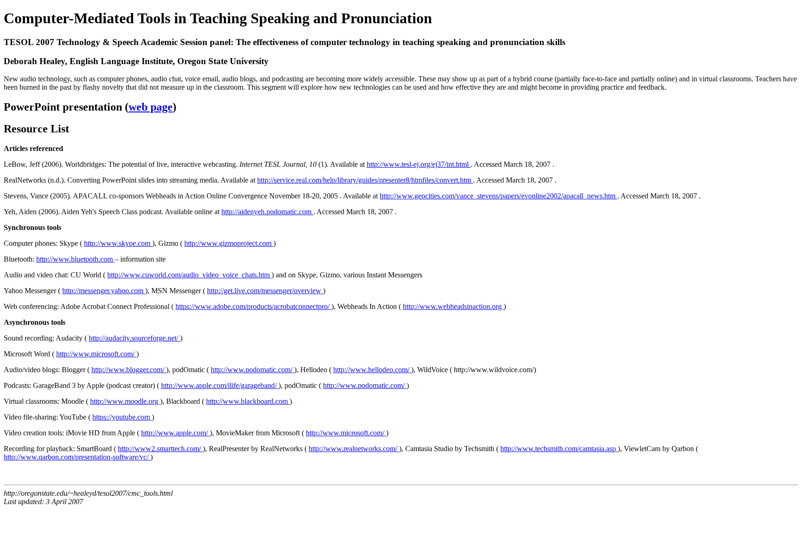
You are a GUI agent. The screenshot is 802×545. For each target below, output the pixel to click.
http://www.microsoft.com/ (96, 354)
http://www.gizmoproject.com (228, 243)
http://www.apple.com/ (175, 433)
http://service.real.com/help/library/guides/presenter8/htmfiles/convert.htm (365, 180)
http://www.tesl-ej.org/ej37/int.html (419, 164)
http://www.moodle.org (125, 401)
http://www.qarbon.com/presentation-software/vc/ (77, 457)
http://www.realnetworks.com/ (354, 449)
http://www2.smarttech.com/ (160, 449)
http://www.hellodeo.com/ (372, 370)
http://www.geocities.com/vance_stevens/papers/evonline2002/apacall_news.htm (498, 196)
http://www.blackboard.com (248, 401)
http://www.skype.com (118, 243)
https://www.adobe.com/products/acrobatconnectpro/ (253, 306)
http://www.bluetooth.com (75, 259)
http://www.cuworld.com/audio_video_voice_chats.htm (189, 275)
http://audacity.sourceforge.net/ (134, 338)
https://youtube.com (122, 417)
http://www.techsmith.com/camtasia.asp (559, 449)
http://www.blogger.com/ (128, 370)
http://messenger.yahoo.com (103, 291)
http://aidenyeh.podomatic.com (267, 212)
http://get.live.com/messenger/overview (265, 291)
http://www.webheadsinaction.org (453, 306)
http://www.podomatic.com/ (252, 370)
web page (151, 107)
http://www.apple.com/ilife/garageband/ (219, 385)
